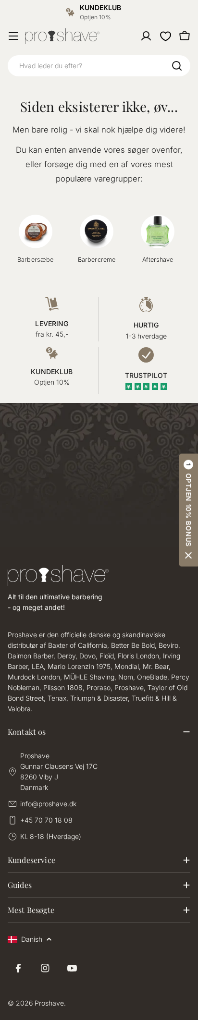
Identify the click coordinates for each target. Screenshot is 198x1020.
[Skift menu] (13, 36)
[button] (188, 509)
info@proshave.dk (48, 804)
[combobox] (99, 65)
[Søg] (177, 66)
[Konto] (146, 36)
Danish (31, 939)
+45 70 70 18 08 (46, 820)
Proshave (49, 1003)
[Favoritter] (165, 36)
